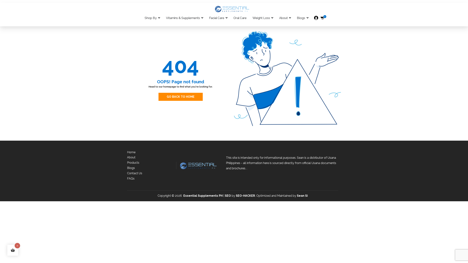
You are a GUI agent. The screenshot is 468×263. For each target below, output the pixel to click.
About (283, 18)
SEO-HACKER (245, 195)
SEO (228, 195)
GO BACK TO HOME (181, 96)
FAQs (131, 178)
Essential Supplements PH (203, 195)
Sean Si (302, 195)
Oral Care (240, 18)
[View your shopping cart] (322, 18)
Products (133, 162)
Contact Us (134, 173)
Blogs (301, 18)
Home (131, 152)
